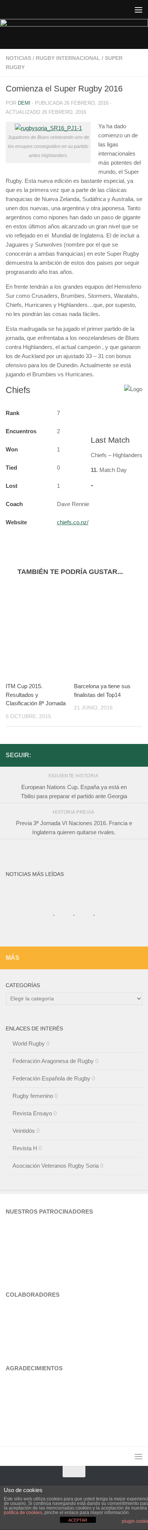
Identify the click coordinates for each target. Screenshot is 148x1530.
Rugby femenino (33, 1096)
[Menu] (138, 9)
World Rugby (29, 1043)
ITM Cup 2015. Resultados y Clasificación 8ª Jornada (36, 694)
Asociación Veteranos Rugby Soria (56, 1165)
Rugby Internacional (68, 58)
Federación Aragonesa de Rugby (53, 1061)
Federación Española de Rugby (51, 1078)
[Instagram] (125, 754)
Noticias (18, 58)
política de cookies (23, 1512)
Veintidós (24, 1130)
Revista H (25, 1148)
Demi (24, 103)
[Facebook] (137, 754)
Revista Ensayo (32, 1113)
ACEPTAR (77, 1520)
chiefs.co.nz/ (72, 522)
